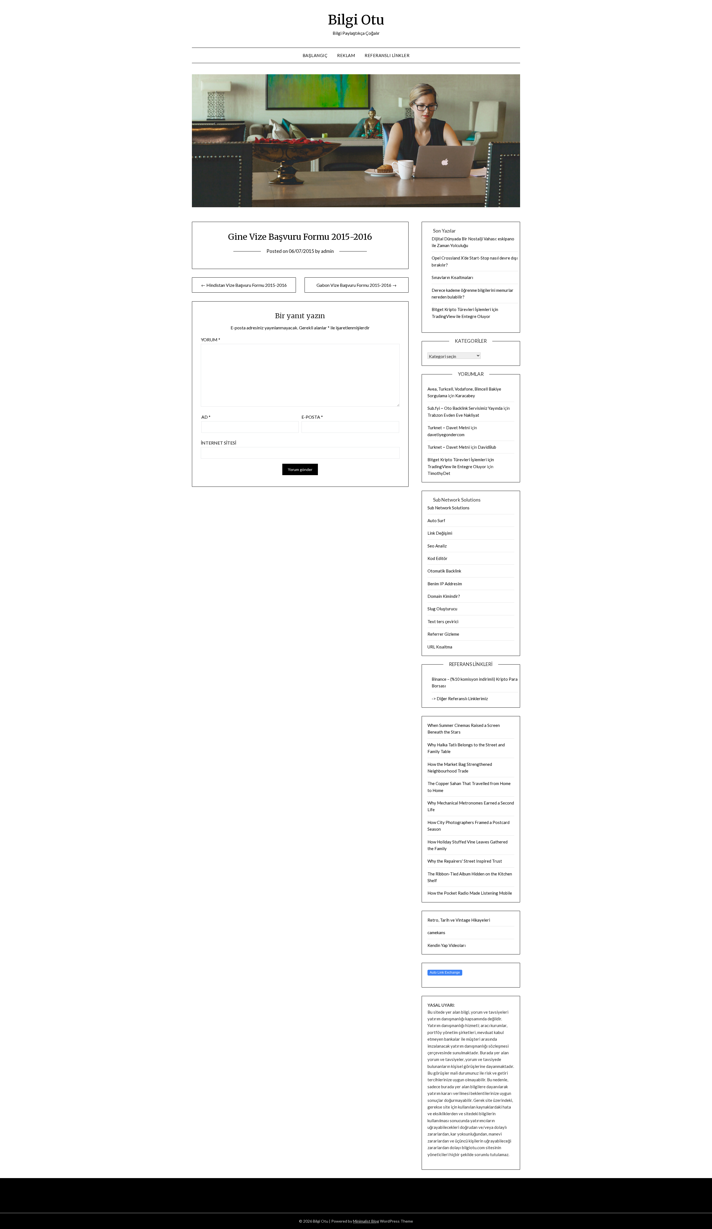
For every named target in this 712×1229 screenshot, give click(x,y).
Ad (206, 416)
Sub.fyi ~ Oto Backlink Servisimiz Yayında (465, 408)
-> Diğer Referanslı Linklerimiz (460, 698)
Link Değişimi (439, 532)
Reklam (346, 55)
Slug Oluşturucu (442, 608)
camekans (436, 932)
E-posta (312, 416)
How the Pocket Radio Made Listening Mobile (469, 892)
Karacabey (465, 395)
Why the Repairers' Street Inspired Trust (464, 860)
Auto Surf (436, 520)
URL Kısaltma (439, 646)
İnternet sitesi (218, 442)
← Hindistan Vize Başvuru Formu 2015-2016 (244, 285)
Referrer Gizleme (443, 633)
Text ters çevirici (442, 621)
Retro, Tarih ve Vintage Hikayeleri (458, 919)
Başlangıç (315, 55)
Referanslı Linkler (387, 55)
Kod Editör (437, 558)
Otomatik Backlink (444, 570)
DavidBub (487, 447)
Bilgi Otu (356, 19)
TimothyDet (438, 473)
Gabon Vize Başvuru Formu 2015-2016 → (357, 285)
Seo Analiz (437, 545)
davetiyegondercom (445, 434)
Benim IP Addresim (444, 583)
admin (327, 251)
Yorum (210, 339)
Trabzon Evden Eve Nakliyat (453, 415)
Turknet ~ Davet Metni (448, 427)
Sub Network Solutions (448, 507)
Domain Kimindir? (443, 596)
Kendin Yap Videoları (446, 945)
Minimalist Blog (366, 1221)
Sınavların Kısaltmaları (452, 277)
